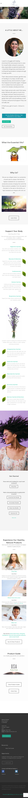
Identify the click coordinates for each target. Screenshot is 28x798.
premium (18, 635)
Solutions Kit (14, 513)
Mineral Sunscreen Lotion (14, 598)
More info (14, 517)
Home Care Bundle (14, 508)
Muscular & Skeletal (15, 259)
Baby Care (14, 622)
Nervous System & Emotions (15, 397)
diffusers (23, 635)
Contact (7, 121)
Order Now (14, 691)
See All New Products (14, 642)
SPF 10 (15, 603)
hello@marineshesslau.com (11, 731)
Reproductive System (13, 374)
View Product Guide (14, 684)
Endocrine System (12, 361)
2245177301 (8, 730)
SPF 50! (21, 603)
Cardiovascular (16, 271)
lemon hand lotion (14, 633)
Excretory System (12, 384)
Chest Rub (14, 571)
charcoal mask (12, 635)
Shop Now (13, 486)
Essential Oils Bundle (13, 497)
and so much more (13, 637)
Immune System (16, 282)
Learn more (8, 762)
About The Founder (10, 748)
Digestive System (15, 246)
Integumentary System (14, 349)
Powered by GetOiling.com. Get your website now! (14, 794)
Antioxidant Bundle (14, 502)
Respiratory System (15, 296)
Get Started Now (8, 126)
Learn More (14, 218)
